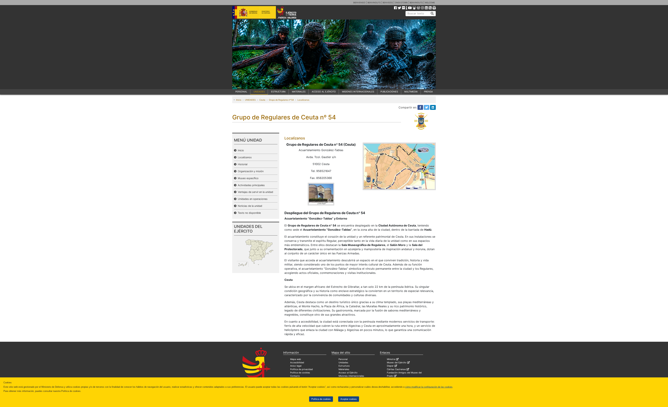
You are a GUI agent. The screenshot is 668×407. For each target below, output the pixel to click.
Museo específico (247, 178)
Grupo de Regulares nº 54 (281, 100)
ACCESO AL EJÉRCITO (324, 91)
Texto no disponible (248, 212)
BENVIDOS (388, 2)
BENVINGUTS (374, 2)
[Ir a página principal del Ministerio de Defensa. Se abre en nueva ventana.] (254, 12)
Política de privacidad (301, 369)
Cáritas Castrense (396, 369)
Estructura (344, 366)
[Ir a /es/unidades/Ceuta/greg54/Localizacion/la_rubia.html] (321, 194)
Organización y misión (250, 171)
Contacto (295, 376)
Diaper (390, 366)
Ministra (391, 359)
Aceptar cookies (348, 399)
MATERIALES (298, 91)
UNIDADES (259, 91)
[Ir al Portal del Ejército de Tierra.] (291, 12)
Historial (241, 164)
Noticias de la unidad (249, 205)
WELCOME (430, 2)
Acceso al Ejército (348, 372)
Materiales (344, 369)
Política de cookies (321, 399)
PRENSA (428, 91)
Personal (343, 359)
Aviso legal (295, 366)
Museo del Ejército (396, 362)
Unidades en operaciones (252, 198)
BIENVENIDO (359, 2)
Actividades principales (250, 185)
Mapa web (295, 359)
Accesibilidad (297, 362)
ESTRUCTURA (278, 91)
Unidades (343, 362)
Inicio (238, 100)
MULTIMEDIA (411, 91)
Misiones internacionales (351, 376)
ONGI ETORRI (401, 2)
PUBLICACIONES (389, 91)
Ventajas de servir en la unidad (254, 191)
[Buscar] (432, 13)
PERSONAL (241, 91)
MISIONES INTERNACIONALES (358, 91)
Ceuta (262, 100)
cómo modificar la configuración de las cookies (428, 387)
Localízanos (303, 100)
